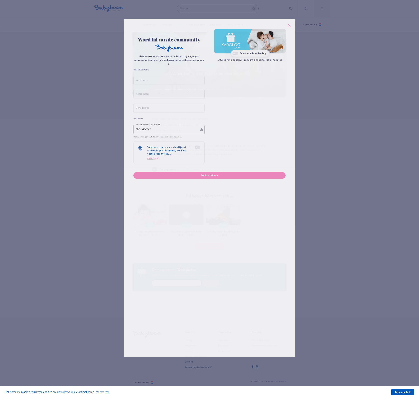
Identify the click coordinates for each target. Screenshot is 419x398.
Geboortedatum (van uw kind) (148, 150)
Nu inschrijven (209, 201)
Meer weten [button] (102, 392)
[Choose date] (201, 155)
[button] (169, 178)
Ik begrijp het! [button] (403, 392)
